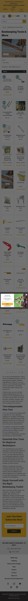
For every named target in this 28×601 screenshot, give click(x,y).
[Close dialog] (26, 294)
